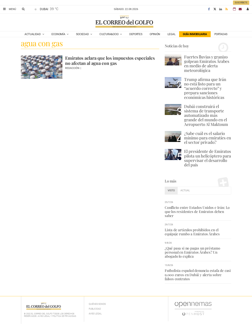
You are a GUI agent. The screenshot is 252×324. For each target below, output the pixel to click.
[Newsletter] (240, 9)
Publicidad (95, 309)
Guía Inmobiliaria (195, 34)
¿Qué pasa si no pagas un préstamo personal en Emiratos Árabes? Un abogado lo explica (192, 252)
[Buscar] (23, 8)
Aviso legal (95, 313)
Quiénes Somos (97, 304)
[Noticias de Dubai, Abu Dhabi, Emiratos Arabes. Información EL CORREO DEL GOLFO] (124, 22)
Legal (172, 34)
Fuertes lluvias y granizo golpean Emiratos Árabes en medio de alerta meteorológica (206, 63)
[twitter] (215, 9)
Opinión (155, 34)
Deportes (135, 34)
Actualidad (33, 34)
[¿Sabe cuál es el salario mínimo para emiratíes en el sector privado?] (173, 136)
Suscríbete (241, 2)
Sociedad (82, 34)
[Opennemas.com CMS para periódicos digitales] (193, 308)
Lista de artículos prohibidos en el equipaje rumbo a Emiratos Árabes (192, 231)
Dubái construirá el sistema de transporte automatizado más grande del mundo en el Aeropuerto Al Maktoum (206, 115)
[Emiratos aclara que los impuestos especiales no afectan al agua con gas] (41, 67)
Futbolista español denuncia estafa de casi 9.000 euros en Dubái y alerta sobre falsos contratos (198, 274)
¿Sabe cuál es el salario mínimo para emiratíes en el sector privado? (207, 137)
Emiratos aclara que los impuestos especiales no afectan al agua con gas (110, 60)
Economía (58, 34)
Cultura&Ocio (109, 34)
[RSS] (226, 9)
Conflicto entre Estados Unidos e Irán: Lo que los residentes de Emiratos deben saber (197, 211)
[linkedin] (221, 9)
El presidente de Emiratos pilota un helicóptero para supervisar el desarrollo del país (207, 157)
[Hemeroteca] (234, 9)
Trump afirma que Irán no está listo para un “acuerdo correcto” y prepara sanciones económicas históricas (205, 88)
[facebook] (209, 9)
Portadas (221, 34)
